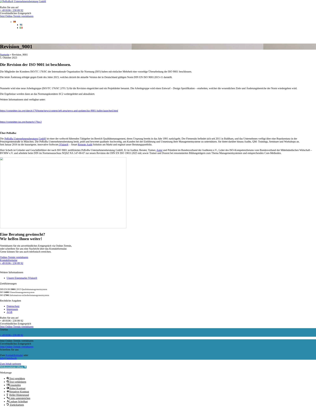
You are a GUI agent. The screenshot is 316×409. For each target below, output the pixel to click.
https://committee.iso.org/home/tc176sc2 (21, 121)
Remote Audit (85, 144)
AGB (9, 312)
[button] (13, 367)
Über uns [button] (97, 36)
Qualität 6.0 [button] (50, 36)
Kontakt (307, 36)
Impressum (12, 309)
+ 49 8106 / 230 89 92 (11, 10)
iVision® (63, 144)
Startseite (4, 54)
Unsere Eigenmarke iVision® (22, 278)
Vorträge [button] (74, 36)
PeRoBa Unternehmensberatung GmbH (25, 138)
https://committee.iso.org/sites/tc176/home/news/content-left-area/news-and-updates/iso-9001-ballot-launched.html (59, 110)
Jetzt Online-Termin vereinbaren (16, 16)
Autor (159, 150)
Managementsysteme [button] (17, 36)
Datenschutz (13, 306)
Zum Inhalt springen (10, 363)
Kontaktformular (14, 355)
